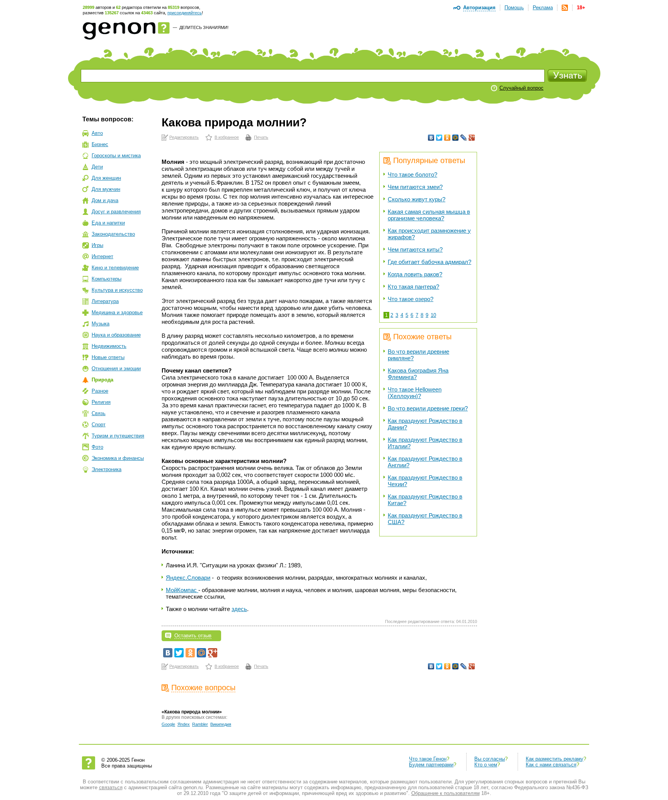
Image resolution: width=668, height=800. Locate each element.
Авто (97, 133)
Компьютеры (106, 279)
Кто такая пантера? (413, 286)
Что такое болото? (412, 174)
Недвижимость (109, 346)
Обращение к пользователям (445, 793)
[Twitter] (439, 138)
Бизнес (100, 144)
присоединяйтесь (184, 12)
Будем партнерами (431, 765)
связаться (111, 787)
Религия (101, 402)
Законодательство (113, 234)
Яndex (183, 724)
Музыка (100, 324)
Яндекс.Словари (188, 577)
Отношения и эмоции (116, 368)
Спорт (99, 424)
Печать (261, 137)
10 (433, 315)
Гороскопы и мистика (116, 155)
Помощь (514, 7)
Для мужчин (106, 189)
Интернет (102, 256)
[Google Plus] (472, 138)
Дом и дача (105, 200)
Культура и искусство (117, 290)
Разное (100, 391)
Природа (102, 380)
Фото (97, 447)
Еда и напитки (108, 223)
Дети (97, 167)
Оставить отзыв (192, 635)
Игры (97, 245)
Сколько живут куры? (416, 199)
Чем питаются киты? (415, 249)
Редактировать (184, 137)
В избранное (227, 137)
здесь (239, 609)
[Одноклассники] (447, 138)
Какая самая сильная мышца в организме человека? (429, 214)
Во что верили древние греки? (428, 408)
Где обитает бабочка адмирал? (429, 262)
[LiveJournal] (464, 138)
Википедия (220, 724)
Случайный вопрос (521, 88)
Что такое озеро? (410, 299)
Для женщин (106, 178)
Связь (99, 413)
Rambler (200, 724)
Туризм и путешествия (118, 436)
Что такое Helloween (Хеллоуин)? (414, 392)
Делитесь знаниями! (203, 27)
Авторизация (479, 7)
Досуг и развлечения (116, 211)
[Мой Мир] (456, 138)
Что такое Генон (427, 759)
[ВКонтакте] (431, 138)
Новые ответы (108, 357)
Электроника (106, 469)
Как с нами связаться (551, 765)
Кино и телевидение (115, 268)
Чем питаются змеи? (415, 187)
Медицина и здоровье (117, 312)
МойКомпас (182, 590)
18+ (581, 7)
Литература (105, 301)
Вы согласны (489, 759)
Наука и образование (116, 335)
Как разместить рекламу (554, 759)
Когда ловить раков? (415, 274)
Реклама (543, 7)
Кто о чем (485, 765)
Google (168, 724)
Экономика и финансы (118, 458)
